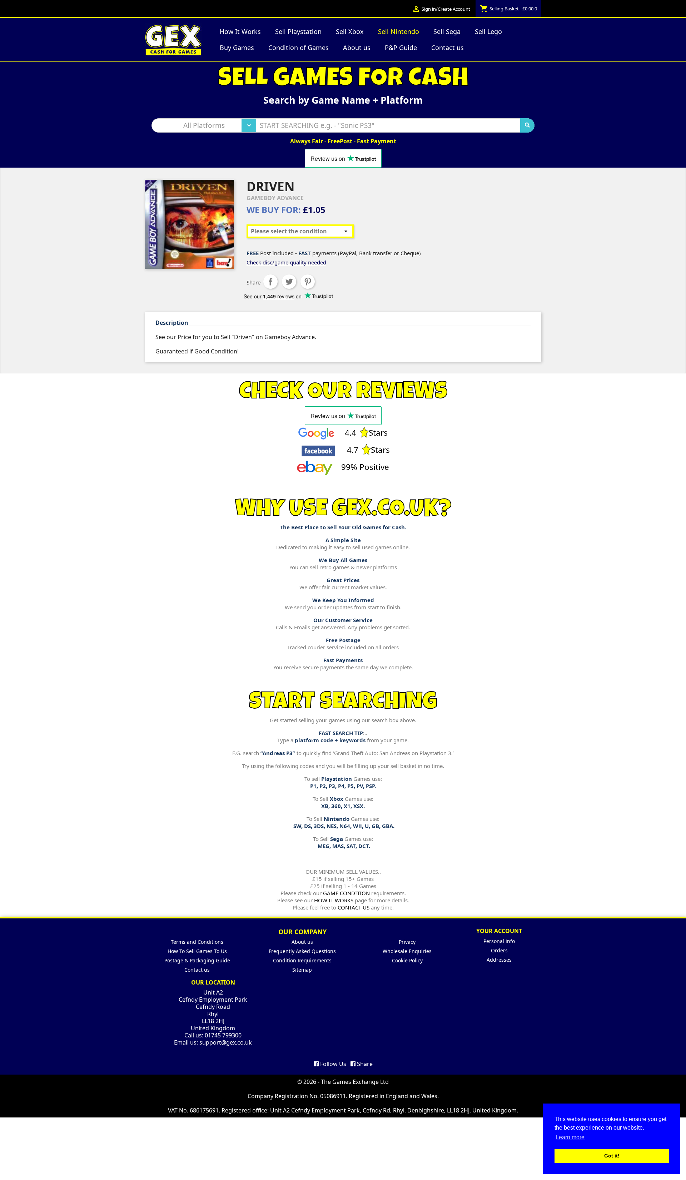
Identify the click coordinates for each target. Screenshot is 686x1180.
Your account (499, 931)
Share (270, 281)
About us (302, 941)
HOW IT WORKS (333, 900)
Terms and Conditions (197, 941)
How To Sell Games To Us (197, 951)
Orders (499, 950)
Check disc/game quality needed (286, 262)
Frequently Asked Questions (302, 951)
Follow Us (332, 1064)
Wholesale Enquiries (407, 951)
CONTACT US (353, 907)
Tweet (289, 281)
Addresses (499, 959)
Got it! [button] (612, 1156)
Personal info (499, 941)
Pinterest (307, 281)
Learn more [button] (570, 1137)
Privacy (407, 941)
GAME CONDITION (346, 893)
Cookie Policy (407, 960)
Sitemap (302, 969)
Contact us (197, 969)
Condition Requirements (302, 960)
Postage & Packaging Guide (197, 960)
